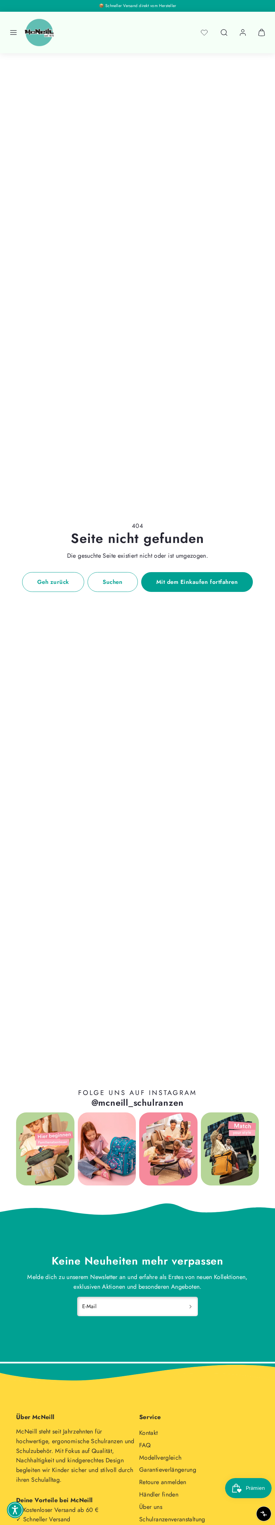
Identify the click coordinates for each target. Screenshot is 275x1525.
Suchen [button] (112, 582)
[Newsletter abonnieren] (190, 1306)
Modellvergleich (160, 1457)
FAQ (145, 1445)
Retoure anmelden (162, 1482)
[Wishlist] (204, 32)
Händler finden (158, 1494)
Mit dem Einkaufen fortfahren (197, 582)
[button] (13, 32)
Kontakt (148, 1432)
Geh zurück (53, 582)
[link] (243, 32)
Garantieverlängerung (167, 1469)
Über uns (150, 1507)
